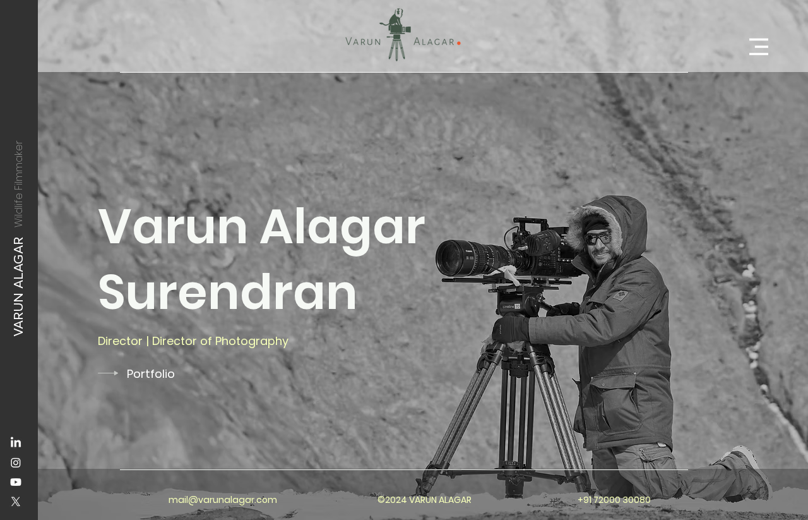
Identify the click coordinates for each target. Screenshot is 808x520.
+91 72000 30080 (614, 499)
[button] (758, 46)
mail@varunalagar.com (223, 499)
